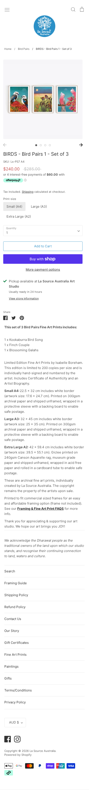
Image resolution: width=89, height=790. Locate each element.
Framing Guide (15, 583)
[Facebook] (6, 739)
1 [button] (36, 145)
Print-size (9, 199)
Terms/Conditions (18, 690)
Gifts (8, 678)
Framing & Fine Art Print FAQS (40, 509)
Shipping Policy (16, 595)
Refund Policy (14, 607)
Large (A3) (39, 206)
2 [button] (41, 145)
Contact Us (12, 619)
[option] (43, 99)
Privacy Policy (15, 702)
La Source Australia (43, 751)
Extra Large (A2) (18, 216)
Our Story (11, 631)
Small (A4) (14, 206)
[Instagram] (16, 739)
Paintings (11, 666)
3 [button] (45, 145)
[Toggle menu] (7, 9)
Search (9, 571)
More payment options (43, 269)
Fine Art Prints (15, 654)
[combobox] (43, 230)
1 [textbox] (7, 233)
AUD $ (14, 722)
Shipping (27, 191)
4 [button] (50, 145)
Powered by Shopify (18, 754)
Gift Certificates (16, 643)
